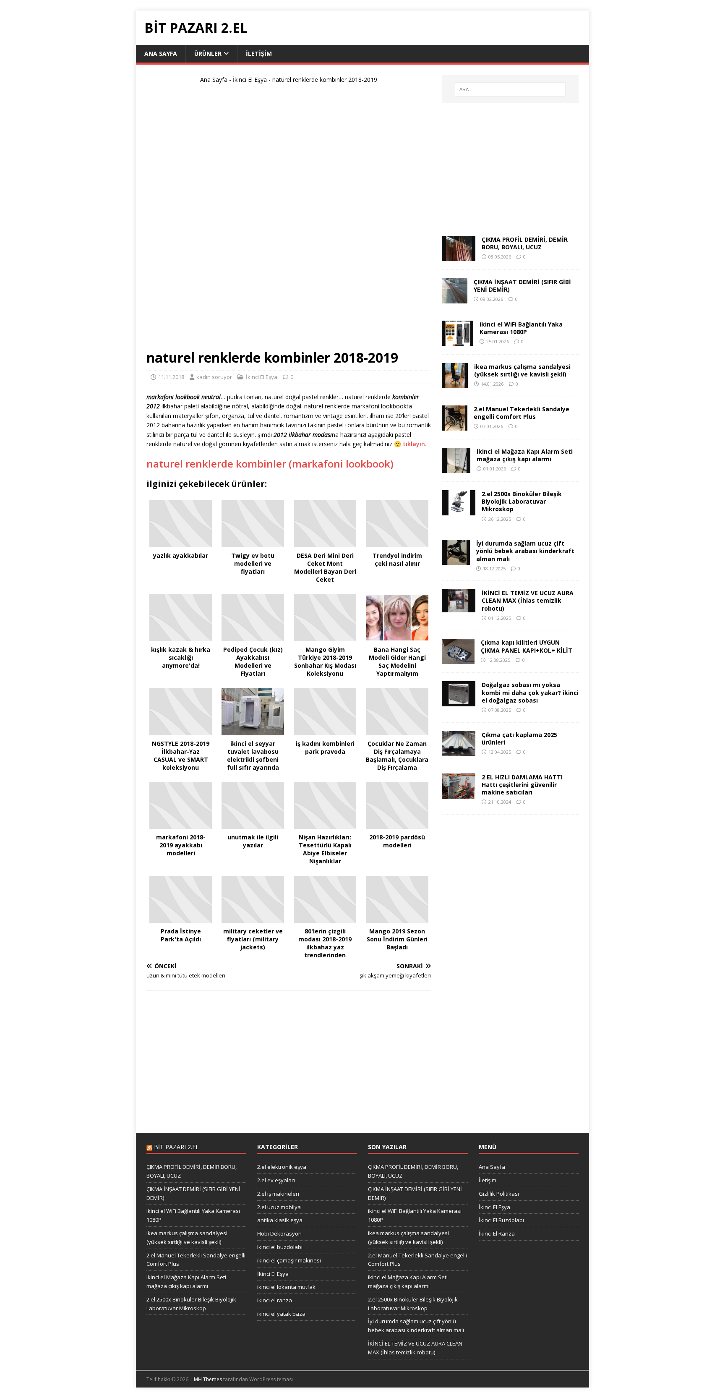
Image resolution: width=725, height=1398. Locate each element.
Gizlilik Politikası (499, 1193)
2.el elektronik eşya (281, 1167)
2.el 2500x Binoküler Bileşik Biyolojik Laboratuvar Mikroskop (522, 501)
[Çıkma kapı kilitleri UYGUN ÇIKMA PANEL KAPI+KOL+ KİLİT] (458, 659)
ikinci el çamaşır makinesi (289, 1260)
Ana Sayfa (160, 53)
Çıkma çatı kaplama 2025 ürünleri (519, 738)
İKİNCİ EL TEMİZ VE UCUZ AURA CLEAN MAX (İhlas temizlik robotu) (528, 600)
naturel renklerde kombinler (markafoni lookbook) (270, 463)
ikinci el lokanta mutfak (286, 1287)
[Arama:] (510, 89)
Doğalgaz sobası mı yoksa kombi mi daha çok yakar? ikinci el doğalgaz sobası (530, 692)
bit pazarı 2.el (176, 1147)
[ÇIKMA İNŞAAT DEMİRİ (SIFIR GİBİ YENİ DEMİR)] (454, 299)
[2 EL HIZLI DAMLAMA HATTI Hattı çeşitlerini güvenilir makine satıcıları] (458, 793)
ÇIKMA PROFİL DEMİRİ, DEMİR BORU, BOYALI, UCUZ (525, 243)
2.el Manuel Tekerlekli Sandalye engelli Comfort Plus (521, 413)
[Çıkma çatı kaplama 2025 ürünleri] (458, 751)
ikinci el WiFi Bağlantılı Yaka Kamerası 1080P (521, 328)
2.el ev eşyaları (276, 1180)
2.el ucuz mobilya (279, 1207)
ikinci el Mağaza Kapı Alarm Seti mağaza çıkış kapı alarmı (525, 455)
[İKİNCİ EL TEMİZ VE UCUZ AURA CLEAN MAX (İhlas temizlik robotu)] (458, 607)
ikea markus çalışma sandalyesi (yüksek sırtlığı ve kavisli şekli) (522, 370)
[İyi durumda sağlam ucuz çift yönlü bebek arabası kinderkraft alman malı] (456, 560)
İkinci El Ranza (497, 1233)
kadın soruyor (214, 377)
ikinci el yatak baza (281, 1313)
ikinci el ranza (274, 1300)
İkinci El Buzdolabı (501, 1220)
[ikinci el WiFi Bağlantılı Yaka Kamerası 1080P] (457, 341)
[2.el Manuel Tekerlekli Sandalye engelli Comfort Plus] (454, 426)
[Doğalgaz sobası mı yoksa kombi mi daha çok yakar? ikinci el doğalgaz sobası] (458, 702)
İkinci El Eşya (250, 80)
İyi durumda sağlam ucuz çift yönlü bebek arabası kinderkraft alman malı (525, 550)
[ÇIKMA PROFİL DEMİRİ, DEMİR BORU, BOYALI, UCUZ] (458, 256)
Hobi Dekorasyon (279, 1233)
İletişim (259, 53)
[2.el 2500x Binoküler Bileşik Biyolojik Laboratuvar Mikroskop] (458, 511)
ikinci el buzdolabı (280, 1247)
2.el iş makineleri (278, 1193)
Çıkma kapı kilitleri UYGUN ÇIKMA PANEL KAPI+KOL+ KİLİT (526, 646)
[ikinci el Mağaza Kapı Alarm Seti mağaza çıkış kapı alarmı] (456, 468)
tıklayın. (415, 444)
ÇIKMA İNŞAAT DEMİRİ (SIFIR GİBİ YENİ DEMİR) (522, 285)
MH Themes (208, 1379)
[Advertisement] (289, 220)
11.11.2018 (171, 377)
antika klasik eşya (280, 1220)
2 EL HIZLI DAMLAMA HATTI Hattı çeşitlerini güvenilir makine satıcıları (522, 784)
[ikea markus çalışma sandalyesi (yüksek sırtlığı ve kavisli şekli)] (455, 383)
